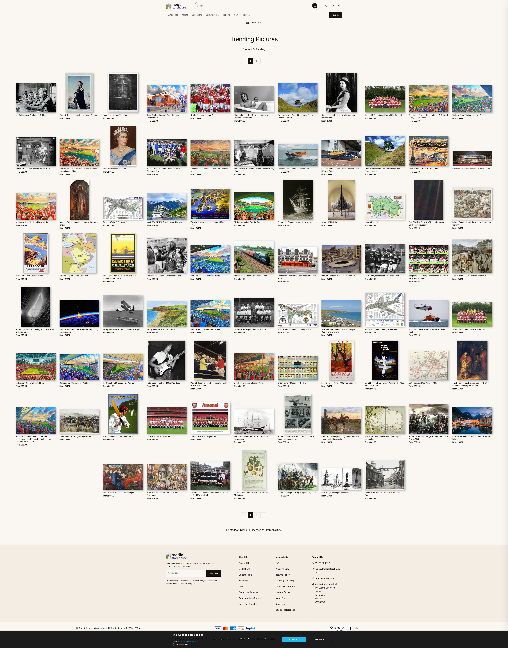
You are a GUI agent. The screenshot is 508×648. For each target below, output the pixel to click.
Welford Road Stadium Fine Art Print (468, 115)
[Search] (314, 5)
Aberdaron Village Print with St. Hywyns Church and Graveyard (338, 330)
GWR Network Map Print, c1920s (423, 383)
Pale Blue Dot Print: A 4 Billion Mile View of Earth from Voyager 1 (427, 223)
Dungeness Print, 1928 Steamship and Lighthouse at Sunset (119, 277)
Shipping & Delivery (284, 580)
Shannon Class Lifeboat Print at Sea (293, 169)
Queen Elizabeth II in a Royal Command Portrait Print (338, 116)
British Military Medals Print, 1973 (292, 383)
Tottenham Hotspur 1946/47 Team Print (251, 329)
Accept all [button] (294, 639)
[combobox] (253, 6)
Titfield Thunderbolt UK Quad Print (423, 169)
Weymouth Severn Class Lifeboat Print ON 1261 (427, 330)
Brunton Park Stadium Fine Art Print (205, 329)
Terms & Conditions (285, 586)
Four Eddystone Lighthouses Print (335, 493)
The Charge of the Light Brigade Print (75, 436)
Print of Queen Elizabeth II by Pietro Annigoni (79, 115)
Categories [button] (173, 15)
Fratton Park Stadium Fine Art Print (205, 276)
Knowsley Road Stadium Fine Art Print (32, 222)
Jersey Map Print (372, 222)
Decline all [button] (320, 639)
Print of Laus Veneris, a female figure (119, 493)
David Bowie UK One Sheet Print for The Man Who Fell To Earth (384, 384)
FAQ (277, 563)
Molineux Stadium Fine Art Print (247, 222)
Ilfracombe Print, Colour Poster (29, 276)
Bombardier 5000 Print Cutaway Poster (294, 329)
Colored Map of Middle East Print (74, 276)
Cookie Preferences (285, 610)
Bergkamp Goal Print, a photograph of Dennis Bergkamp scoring (428, 277)
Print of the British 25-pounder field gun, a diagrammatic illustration (296, 437)
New (236, 15)
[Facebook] (351, 630)
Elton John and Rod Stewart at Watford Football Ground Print (251, 116)
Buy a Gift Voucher (248, 604)
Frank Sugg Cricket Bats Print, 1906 (118, 436)
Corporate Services (248, 592)
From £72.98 (108, 225)
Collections (197, 15)
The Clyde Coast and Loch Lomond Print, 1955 (208, 223)
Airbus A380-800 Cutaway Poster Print (381, 329)
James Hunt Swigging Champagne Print (164, 276)
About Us (243, 557)
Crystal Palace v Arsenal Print (203, 115)
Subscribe (213, 573)
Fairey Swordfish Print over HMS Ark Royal (121, 329)
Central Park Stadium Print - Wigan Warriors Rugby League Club (78, 170)
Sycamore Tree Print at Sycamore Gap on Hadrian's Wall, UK (296, 116)
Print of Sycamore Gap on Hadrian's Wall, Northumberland (382, 170)
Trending (226, 15)
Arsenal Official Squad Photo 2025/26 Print (383, 115)
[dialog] (254, 639)
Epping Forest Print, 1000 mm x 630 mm (338, 383)
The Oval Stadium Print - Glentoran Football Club (209, 170)
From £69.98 (65, 118)
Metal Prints (281, 598)
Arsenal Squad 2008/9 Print (158, 436)
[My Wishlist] (326, 6)
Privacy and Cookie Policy (188, 641)
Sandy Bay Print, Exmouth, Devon (161, 329)
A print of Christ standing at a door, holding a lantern (79, 223)
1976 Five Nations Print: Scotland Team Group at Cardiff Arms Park (210, 494)
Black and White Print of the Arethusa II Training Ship (251, 437)
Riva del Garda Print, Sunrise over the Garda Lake (471, 437)
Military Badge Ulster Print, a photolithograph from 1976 (471, 223)
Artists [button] (185, 15)
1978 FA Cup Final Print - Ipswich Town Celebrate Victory (163, 170)
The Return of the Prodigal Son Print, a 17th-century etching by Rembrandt (471, 384)
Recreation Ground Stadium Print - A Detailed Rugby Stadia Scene (428, 116)
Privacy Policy (282, 569)
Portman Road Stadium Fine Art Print (119, 383)
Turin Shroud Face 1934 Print (115, 115)
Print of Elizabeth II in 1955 (114, 169)
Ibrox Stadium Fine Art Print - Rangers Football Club (163, 116)
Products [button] (246, 15)
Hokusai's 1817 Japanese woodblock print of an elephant (384, 437)
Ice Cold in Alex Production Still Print (31, 115)
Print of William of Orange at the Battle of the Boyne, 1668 (428, 437)
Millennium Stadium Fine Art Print (30, 383)
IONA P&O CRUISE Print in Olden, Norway (164, 222)
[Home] (178, 6)
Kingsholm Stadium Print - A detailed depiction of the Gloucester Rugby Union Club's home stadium (33, 439)
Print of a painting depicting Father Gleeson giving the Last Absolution (340, 437)
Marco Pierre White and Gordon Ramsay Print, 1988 (254, 170)
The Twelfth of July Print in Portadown (469, 276)
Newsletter (280, 604)
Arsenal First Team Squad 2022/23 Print (469, 329)
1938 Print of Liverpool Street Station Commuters (163, 494)
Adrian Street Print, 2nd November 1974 (33, 169)
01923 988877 (322, 563)
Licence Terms (282, 592)
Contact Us (244, 563)
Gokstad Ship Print (329, 222)
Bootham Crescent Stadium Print (248, 383)
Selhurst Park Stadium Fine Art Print (75, 383)
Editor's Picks (212, 15)
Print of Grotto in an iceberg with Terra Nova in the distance (35, 330)
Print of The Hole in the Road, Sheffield (338, 276)
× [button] (505, 634)
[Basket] (332, 6)
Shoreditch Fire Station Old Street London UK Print (297, 277)
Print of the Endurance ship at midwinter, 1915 (298, 222)
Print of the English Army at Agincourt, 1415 (297, 493)
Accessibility (281, 557)
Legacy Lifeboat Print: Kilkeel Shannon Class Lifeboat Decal (340, 170)
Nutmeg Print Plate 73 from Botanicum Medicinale (251, 494)
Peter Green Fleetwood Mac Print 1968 (163, 383)
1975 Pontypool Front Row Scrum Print (382, 276)
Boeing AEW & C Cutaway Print (116, 222)
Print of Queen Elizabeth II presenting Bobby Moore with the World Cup (209, 384)
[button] (225, 644)
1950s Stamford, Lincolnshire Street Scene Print (383, 494)
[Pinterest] (356, 630)
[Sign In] (339, 6)
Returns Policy (282, 574)
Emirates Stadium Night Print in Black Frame (471, 169)
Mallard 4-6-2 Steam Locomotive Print (250, 276)
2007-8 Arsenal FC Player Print (203, 436)
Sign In (336, 15)
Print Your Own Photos (250, 598)
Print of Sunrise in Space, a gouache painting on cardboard (79, 330)
